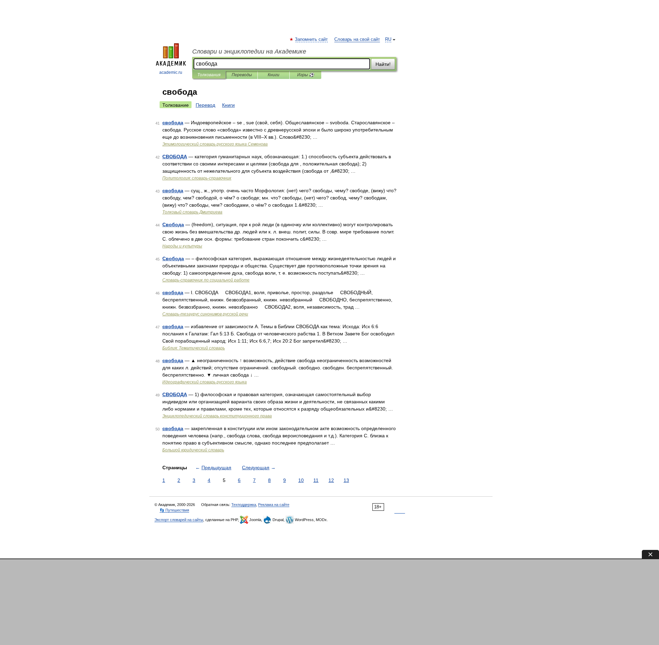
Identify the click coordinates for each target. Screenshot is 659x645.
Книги (273, 74)
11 (316, 480)
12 (331, 480)
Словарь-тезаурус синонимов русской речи (205, 314)
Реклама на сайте (273, 505)
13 (346, 480)
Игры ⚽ (305, 74)
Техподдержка (243, 505)
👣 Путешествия (174, 510)
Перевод (205, 105)
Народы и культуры (182, 246)
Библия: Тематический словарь (193, 348)
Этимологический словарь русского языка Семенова (215, 144)
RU (388, 39)
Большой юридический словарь (193, 450)
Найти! (383, 64)
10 (301, 480)
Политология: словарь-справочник (196, 178)
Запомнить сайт (312, 39)
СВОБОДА (174, 156)
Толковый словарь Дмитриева (192, 212)
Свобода (173, 224)
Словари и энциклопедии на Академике (249, 51)
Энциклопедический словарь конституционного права (217, 416)
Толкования (208, 74)
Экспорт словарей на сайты (178, 520)
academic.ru (170, 72)
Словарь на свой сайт (357, 39)
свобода (172, 122)
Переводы (242, 74)
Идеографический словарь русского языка (204, 382)
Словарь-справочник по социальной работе (206, 280)
